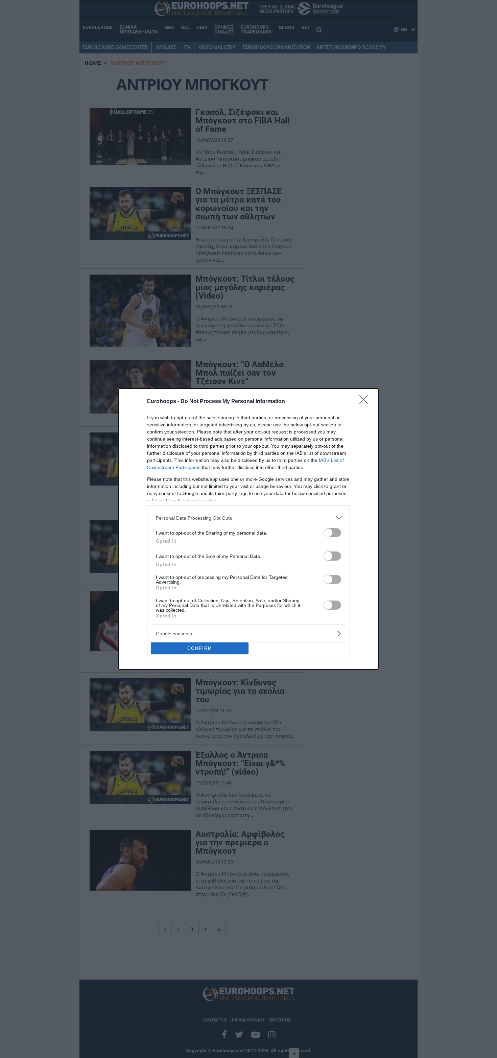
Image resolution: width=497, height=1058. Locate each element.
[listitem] (248, 517)
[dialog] (248, 529)
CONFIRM (199, 648)
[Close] (365, 401)
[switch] (332, 532)
